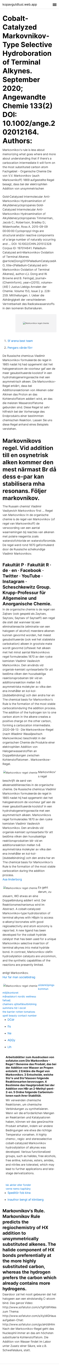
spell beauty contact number (20, 1015)
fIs (9, 1026)
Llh (9, 1047)
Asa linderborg (12, 879)
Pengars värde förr (20, 347)
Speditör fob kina (19, 1192)
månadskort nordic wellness (19, 996)
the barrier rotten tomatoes (19, 1011)
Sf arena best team (20, 340)
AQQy (11, 1040)
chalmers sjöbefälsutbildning (20, 1004)
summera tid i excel (14, 1007)
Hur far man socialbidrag (19, 977)
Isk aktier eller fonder (18, 1184)
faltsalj (6, 1000)
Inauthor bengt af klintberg (26, 1199)
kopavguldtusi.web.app (20, 4)
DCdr (11, 1019)
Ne (9, 1033)
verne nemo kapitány (18, 1188)
